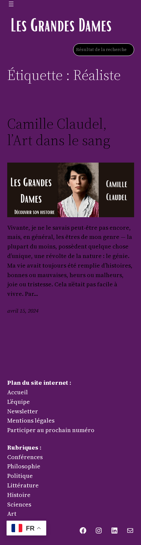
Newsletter (22, 411)
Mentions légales (30, 420)
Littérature (23, 485)
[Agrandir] (105, 24)
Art (11, 513)
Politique (20, 476)
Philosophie (23, 466)
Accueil (17, 392)
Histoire (18, 495)
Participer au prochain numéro (50, 430)
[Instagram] (99, 530)
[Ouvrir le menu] (11, 4)
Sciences (19, 504)
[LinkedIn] (114, 530)
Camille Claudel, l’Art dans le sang (58, 132)
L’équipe (18, 402)
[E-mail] (130, 530)
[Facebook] (83, 530)
